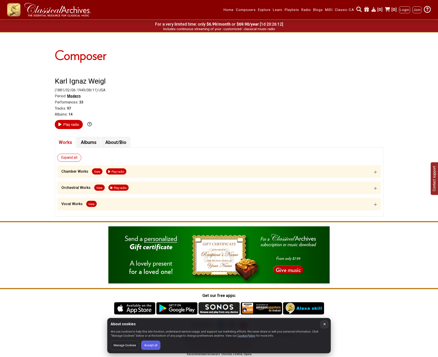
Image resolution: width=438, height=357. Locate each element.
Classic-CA (344, 10)
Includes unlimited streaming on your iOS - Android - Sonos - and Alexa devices (219, 29)
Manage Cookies (125, 345)
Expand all (69, 157)
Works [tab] (65, 142)
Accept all (150, 345)
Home (229, 10)
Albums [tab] (88, 142)
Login (404, 10)
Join (417, 10)
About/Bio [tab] (115, 142)
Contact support (434, 178)
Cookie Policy (246, 335)
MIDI (329, 10)
